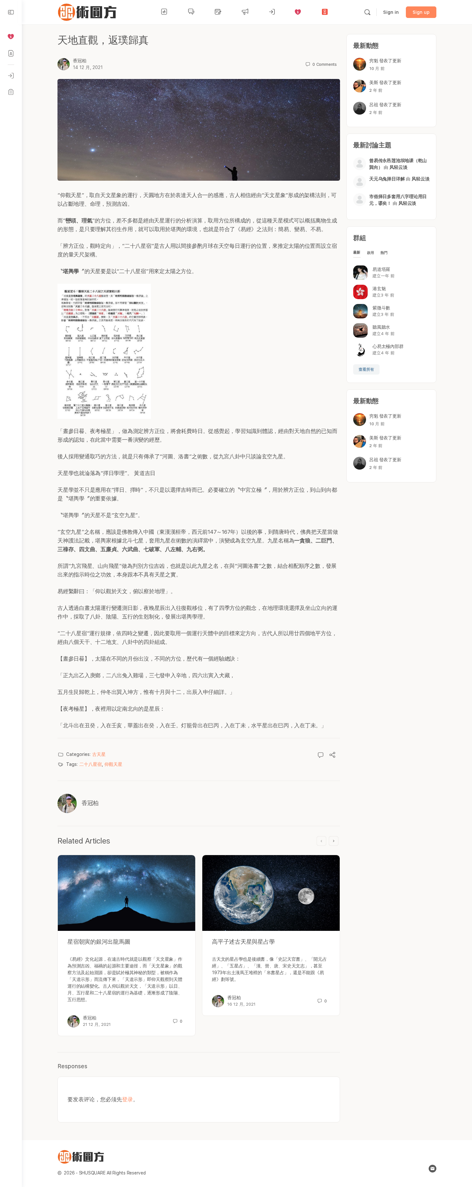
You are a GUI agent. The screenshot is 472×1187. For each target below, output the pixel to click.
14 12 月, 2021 (88, 67)
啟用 (370, 253)
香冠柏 (79, 60)
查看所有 (366, 369)
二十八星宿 (90, 764)
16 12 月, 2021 (241, 1004)
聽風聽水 (381, 327)
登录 (127, 1099)
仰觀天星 (113, 764)
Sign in (391, 12)
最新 (357, 252)
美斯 (373, 82)
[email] (432, 1169)
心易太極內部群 (387, 346)
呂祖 (373, 104)
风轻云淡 (398, 167)
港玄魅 (379, 288)
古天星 (99, 754)
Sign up (421, 12)
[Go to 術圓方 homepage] (88, 11)
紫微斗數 (381, 307)
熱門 (384, 253)
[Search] (367, 12)
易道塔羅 (381, 269)
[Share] (332, 755)
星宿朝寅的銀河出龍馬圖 (98, 941)
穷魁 (373, 60)
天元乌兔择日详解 (387, 178)
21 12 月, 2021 (97, 1024)
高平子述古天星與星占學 (243, 941)
